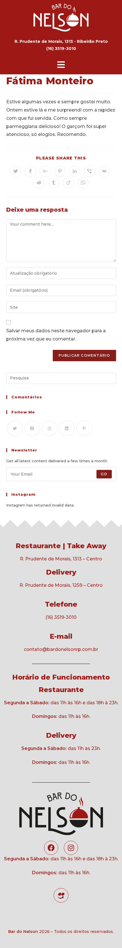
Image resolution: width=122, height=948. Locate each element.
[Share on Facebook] (30, 171)
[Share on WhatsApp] (83, 182)
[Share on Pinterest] (60, 171)
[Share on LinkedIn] (74, 171)
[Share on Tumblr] (53, 182)
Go (104, 474)
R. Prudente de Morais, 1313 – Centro (61, 559)
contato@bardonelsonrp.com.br (61, 649)
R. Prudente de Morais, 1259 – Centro (61, 585)
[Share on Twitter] (15, 171)
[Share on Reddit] (39, 182)
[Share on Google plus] (45, 171)
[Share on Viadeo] (68, 182)
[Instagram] (49, 428)
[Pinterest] (84, 428)
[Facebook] (32, 428)
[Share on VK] (104, 171)
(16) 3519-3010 (61, 617)
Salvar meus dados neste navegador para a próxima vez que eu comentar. (56, 335)
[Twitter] (15, 428)
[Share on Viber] (89, 171)
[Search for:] (61, 377)
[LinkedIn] (67, 428)
